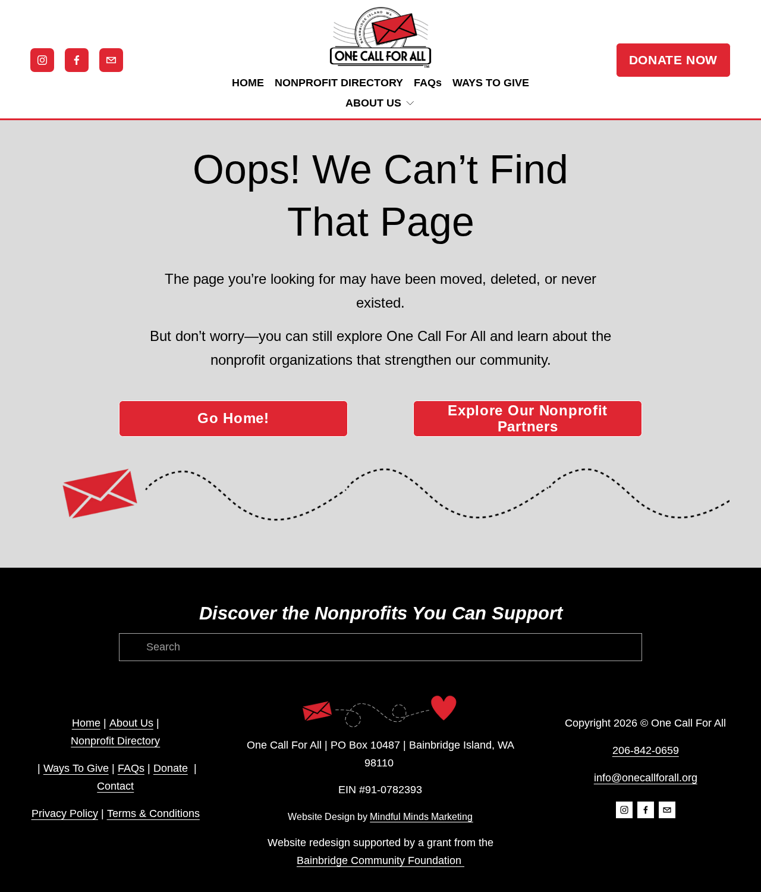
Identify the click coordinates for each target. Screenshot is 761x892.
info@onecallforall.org (645, 778)
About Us (131, 723)
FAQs (428, 83)
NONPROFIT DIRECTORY (339, 83)
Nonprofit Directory (115, 741)
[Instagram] (42, 60)
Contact (115, 786)
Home (86, 723)
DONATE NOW (673, 60)
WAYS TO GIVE (490, 83)
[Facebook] (77, 60)
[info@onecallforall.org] (111, 60)
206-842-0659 (645, 750)
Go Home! (233, 418)
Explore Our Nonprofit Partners (528, 418)
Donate (170, 768)
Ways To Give (76, 768)
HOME (248, 83)
